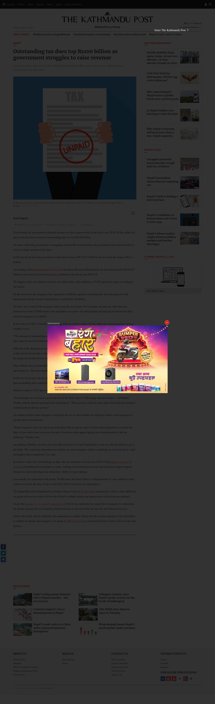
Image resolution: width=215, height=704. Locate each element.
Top (209, 679)
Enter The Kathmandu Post (170, 30)
